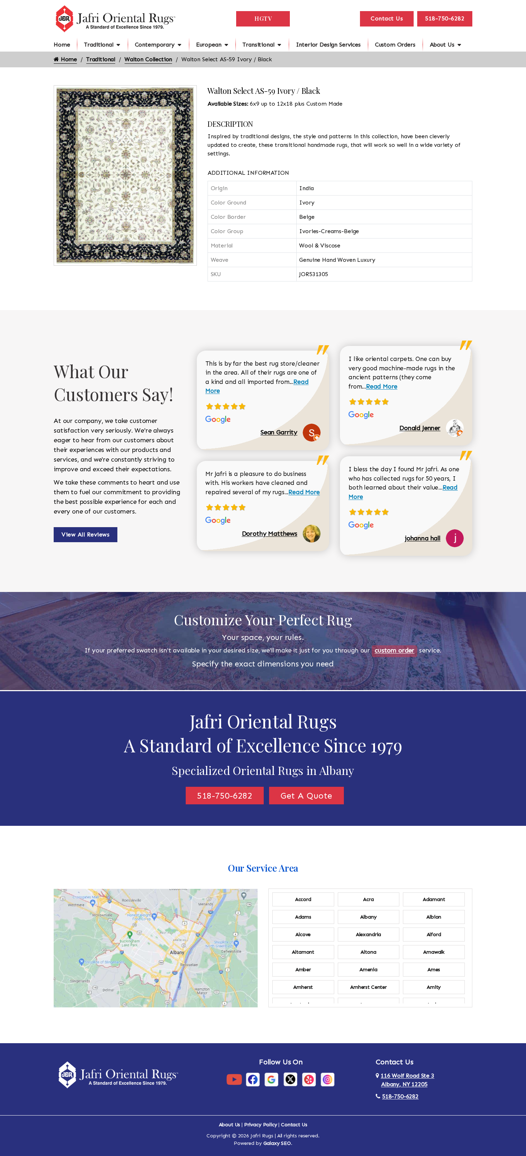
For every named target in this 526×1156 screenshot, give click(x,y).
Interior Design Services (328, 44)
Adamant (434, 899)
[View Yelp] (309, 1079)
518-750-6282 (444, 18)
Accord (303, 899)
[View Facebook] (253, 1079)
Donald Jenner (419, 428)
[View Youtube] (234, 1079)
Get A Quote (306, 795)
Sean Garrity (278, 432)
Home (62, 44)
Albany (368, 917)
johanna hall (422, 538)
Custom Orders (395, 44)
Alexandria (368, 934)
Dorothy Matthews (269, 534)
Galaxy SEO (277, 1143)
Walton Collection (148, 59)
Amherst (303, 987)
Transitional (258, 44)
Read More (304, 492)
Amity (434, 987)
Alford (434, 934)
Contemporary (155, 44)
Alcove (303, 934)
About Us (442, 44)
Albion (434, 917)
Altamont (303, 952)
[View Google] (271, 1079)
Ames (434, 970)
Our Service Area (263, 868)
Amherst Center (368, 987)
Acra (368, 899)
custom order (394, 650)
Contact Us (387, 18)
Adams (303, 917)
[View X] (290, 1079)
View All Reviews (85, 534)
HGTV (263, 18)
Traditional (98, 44)
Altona (368, 952)
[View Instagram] (328, 1079)
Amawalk (433, 952)
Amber (303, 970)
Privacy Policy (260, 1125)
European (208, 44)
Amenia (369, 970)
